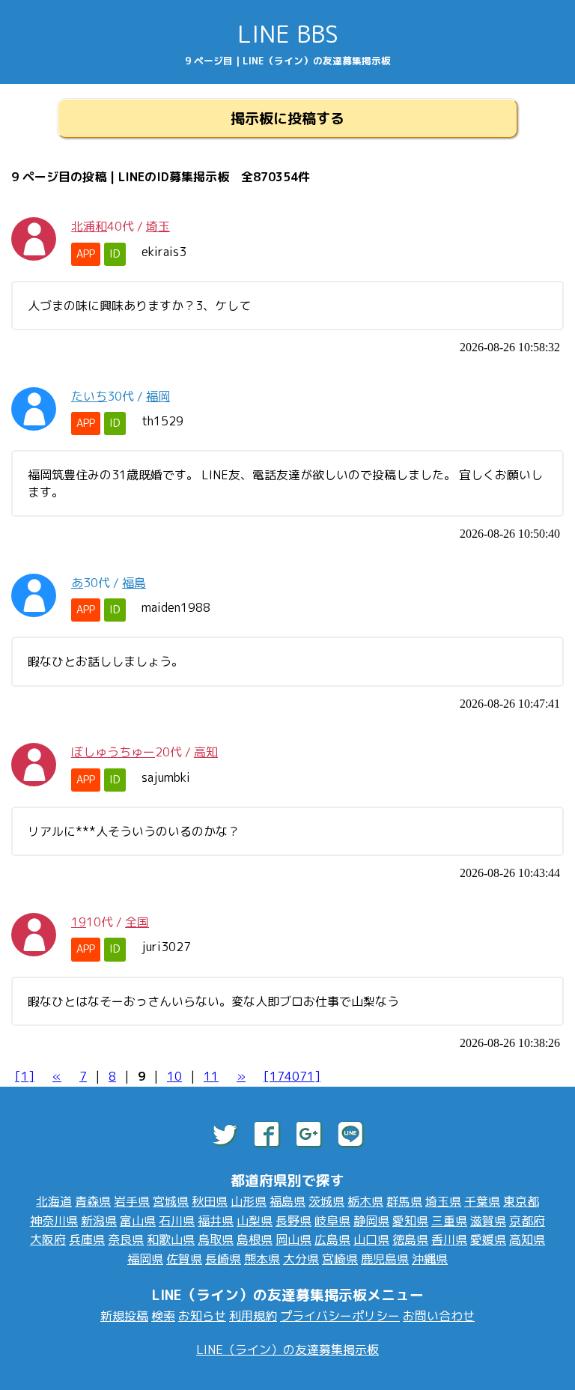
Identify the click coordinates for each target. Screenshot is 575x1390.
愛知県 (410, 1221)
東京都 (521, 1201)
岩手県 (132, 1201)
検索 (163, 1316)
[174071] (292, 1076)
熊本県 (262, 1259)
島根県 (255, 1239)
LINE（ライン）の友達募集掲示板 (287, 1349)
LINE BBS (287, 33)
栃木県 (365, 1201)
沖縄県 (430, 1259)
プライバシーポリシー (340, 1316)
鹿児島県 (385, 1259)
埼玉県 (443, 1201)
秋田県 (210, 1201)
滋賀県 (488, 1221)
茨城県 (326, 1201)
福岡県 (145, 1259)
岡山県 (293, 1239)
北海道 (54, 1201)
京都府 (527, 1221)
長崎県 (223, 1259)
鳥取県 (216, 1239)
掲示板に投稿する (287, 118)
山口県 (371, 1239)
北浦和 (89, 226)
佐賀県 (184, 1259)
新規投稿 (124, 1316)
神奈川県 (54, 1221)
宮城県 (171, 1201)
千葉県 (482, 1201)
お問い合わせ (439, 1316)
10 (174, 1076)
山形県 (249, 1201)
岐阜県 (332, 1221)
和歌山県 (171, 1239)
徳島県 (410, 1239)
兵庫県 (87, 1239)
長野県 (293, 1221)
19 (78, 922)
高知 (206, 752)
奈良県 (126, 1239)
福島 (134, 582)
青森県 (93, 1201)
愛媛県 (488, 1239)
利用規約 (253, 1316)
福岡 (158, 396)
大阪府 (48, 1239)
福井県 (216, 1221)
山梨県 (255, 1221)
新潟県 (99, 1221)
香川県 (449, 1239)
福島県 (287, 1201)
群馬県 (404, 1201)
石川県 (177, 1221)
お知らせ (202, 1316)
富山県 (138, 1221)
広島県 (332, 1239)
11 (211, 1076)
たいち (89, 396)
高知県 (527, 1239)
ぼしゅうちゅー (113, 752)
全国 (137, 922)
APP (85, 253)
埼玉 (158, 226)
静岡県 (371, 1221)
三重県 (449, 1221)
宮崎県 (340, 1259)
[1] (24, 1076)
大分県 (301, 1259)
